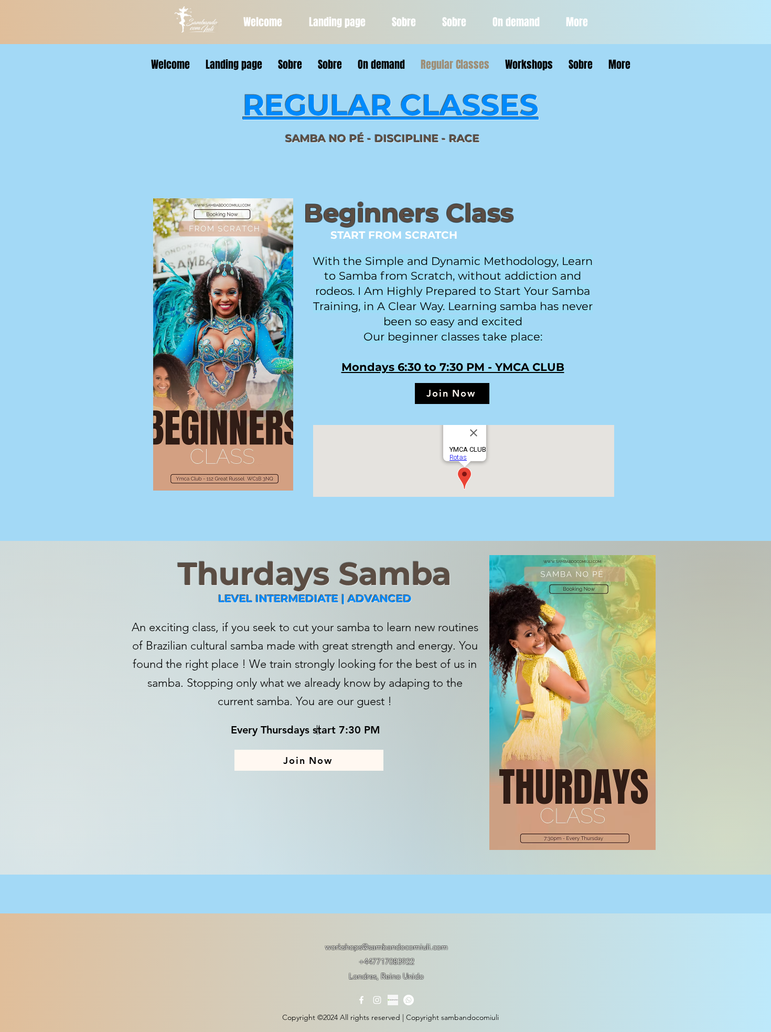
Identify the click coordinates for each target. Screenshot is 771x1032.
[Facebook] (361, 1000)
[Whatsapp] (408, 1000)
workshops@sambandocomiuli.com (386, 947)
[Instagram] (377, 1000)
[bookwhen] (393, 1000)
